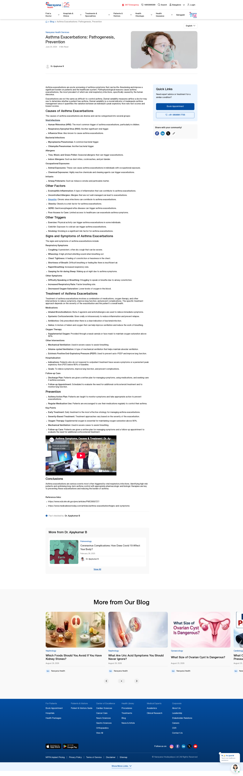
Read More (88, 630)
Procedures (127, 708)
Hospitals (50, 713)
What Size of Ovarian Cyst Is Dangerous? (148, 657)
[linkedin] (183, 748)
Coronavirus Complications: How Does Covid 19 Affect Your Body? (110, 548)
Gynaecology (127, 651)
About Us (176, 708)
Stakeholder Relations (182, 718)
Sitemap (123, 758)
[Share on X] (168, 134)
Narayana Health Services (57, 33)
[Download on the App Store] (53, 746)
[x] (189, 748)
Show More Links (120, 766)
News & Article (128, 723)
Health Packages (53, 718)
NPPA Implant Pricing (56, 758)
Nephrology (63, 651)
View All (97, 570)
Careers (175, 723)
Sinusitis (52, 200)
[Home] (58, 5)
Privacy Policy (76, 758)
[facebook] (178, 748)
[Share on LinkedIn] (163, 134)
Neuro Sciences (103, 718)
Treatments (127, 713)
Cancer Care (101, 713)
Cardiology (188, 651)
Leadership (177, 713)
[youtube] (195, 748)
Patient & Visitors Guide (81, 708)
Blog (52, 22)
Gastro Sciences (104, 723)
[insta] (172, 747)
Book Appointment (175, 107)
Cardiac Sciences (104, 708)
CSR (174, 728)
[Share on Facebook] (157, 134)
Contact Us (177, 733)
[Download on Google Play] (70, 746)
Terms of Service (95, 758)
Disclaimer (112, 758)
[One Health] (193, 15)
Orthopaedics (102, 728)
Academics (152, 708)
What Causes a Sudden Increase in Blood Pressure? (211, 657)
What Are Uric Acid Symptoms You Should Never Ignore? (86, 657)
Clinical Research (154, 713)
